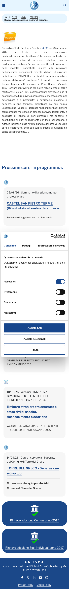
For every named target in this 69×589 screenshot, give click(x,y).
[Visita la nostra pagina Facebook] (22, 578)
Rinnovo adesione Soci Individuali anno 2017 (34, 547)
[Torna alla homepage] (6, 17)
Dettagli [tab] (26, 245)
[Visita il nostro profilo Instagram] (46, 578)
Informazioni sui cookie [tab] (51, 245)
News (14, 17)
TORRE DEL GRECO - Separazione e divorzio (33, 470)
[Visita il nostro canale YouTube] (40, 578)
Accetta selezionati (34, 338)
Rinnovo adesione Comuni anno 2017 (34, 520)
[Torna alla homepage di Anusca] (34, 5)
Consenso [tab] (10, 245)
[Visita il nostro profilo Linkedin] (34, 578)
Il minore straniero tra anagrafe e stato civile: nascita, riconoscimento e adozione (32, 412)
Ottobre (34, 17)
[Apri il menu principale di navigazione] (4, 5)
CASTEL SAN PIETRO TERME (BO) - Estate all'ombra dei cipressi (33, 205)
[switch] (60, 292)
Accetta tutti (34, 327)
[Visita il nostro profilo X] (27, 578)
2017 (23, 17)
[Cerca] (64, 6)
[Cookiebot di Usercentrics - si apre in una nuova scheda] (50, 236)
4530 (45, 48)
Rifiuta (34, 349)
